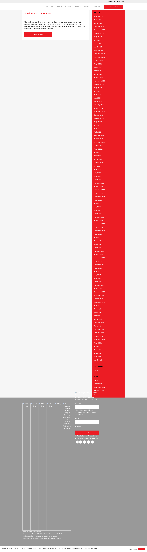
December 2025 (99, 30)
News (96, 370)
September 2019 (99, 197)
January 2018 (98, 254)
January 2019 (98, 220)
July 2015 (97, 346)
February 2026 (99, 26)
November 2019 (99, 190)
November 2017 (99, 258)
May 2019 (97, 207)
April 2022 (97, 132)
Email (77, 418)
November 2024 (99, 57)
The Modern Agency (90, 438)
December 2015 (99, 329)
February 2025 (99, 50)
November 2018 (99, 224)
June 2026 (97, 20)
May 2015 (97, 353)
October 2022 (98, 115)
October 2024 (98, 60)
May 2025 (97, 43)
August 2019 (98, 200)
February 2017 (99, 285)
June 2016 (97, 309)
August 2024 (98, 64)
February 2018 (99, 251)
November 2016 (99, 295)
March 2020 (98, 180)
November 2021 (99, 142)
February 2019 (99, 217)
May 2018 (97, 244)
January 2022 (98, 139)
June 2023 (97, 94)
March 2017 (98, 282)
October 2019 (98, 193)
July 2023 (97, 91)
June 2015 (97, 350)
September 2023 (99, 84)
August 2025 (98, 37)
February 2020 (99, 183)
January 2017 (98, 288)
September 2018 (99, 231)
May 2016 (97, 312)
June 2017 (97, 271)
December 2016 (99, 292)
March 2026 (98, 23)
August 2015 (98, 343)
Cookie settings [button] (132, 549)
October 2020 (98, 162)
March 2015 (98, 360)
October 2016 (98, 299)
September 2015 (99, 339)
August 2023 (98, 88)
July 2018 (97, 237)
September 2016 (99, 302)
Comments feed (99, 387)
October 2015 (98, 336)
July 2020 (97, 166)
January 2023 (98, 108)
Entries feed (98, 384)
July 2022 (97, 125)
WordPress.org (99, 390)
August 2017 (98, 268)
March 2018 (98, 248)
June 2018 (97, 241)
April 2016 (97, 316)
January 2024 (98, 77)
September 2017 (99, 265)
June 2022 (97, 128)
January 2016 (98, 326)
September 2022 (99, 118)
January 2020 (98, 186)
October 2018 (98, 227)
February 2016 (99, 322)
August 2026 (98, 16)
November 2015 (99, 333)
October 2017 (98, 261)
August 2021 (98, 149)
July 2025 (97, 40)
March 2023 (98, 101)
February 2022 (99, 135)
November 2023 (99, 81)
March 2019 (98, 214)
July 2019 (97, 203)
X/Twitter (78, 403)
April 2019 (97, 210)
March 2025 (98, 47)
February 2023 (99, 105)
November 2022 (99, 111)
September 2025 (99, 33)
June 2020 (97, 169)
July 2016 (97, 305)
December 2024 (99, 54)
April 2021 (97, 156)
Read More (38, 34)
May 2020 (97, 173)
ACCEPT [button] (141, 549)
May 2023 (97, 98)
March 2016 (98, 319)
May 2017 (97, 275)
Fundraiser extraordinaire (38, 13)
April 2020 (97, 176)
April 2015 (97, 356)
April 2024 (97, 71)
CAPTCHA (79, 427)
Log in (96, 380)
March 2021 (98, 159)
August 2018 (98, 234)
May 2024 (97, 67)
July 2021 (97, 152)
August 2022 (98, 122)
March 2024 (98, 74)
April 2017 (97, 278)
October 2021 (98, 145)
